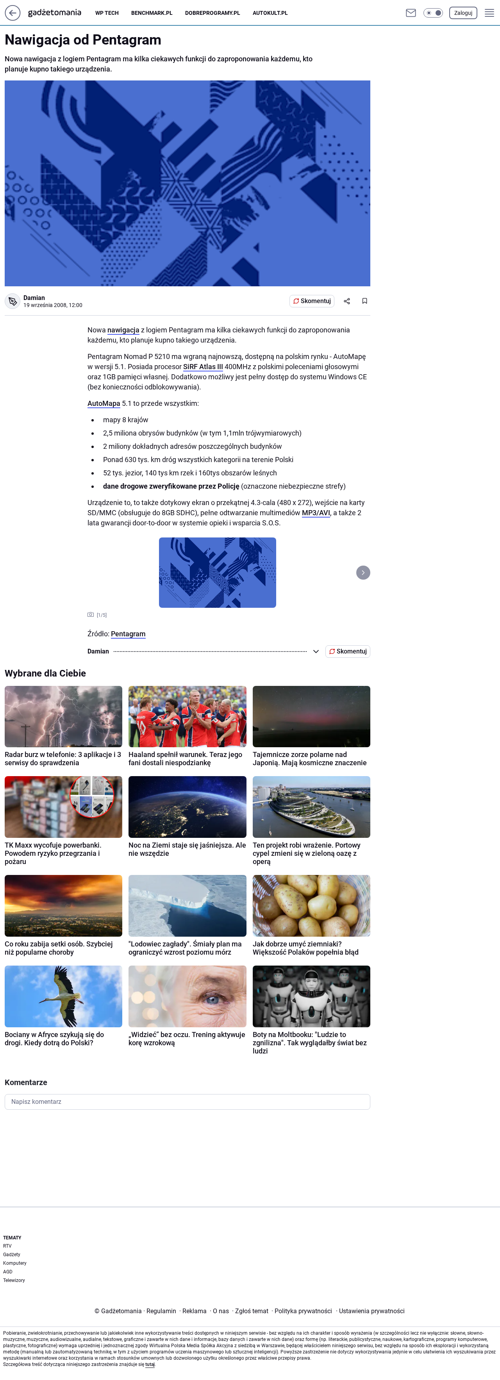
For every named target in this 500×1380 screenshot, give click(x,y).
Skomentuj (316, 301)
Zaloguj (463, 13)
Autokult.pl (270, 13)
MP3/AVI (316, 513)
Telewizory (14, 1280)
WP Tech (107, 13)
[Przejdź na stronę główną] (13, 18)
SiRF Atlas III (203, 366)
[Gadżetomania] (61, 13)
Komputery (15, 1263)
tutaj (150, 1364)
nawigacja (123, 330)
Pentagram (128, 634)
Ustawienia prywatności (370, 1311)
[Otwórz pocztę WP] (411, 13)
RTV (7, 1246)
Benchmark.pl (152, 13)
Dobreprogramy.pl (212, 13)
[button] (433, 13)
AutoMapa (104, 403)
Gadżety (11, 1254)
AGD (7, 1272)
